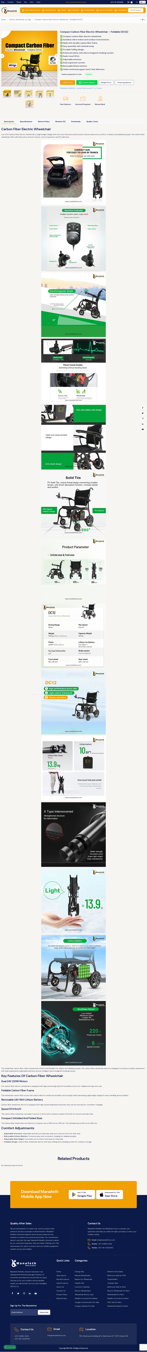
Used (38, 2)
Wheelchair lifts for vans (84, 1294)
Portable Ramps (89, 10)
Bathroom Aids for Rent (116, 1287)
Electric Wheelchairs (83, 1291)
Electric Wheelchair (106, 10)
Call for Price (68, 82)
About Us (60, 1287)
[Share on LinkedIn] (143, 424)
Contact (10, 2)
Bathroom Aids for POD (116, 1275)
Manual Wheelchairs (82, 1275)
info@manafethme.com (103, 1240)
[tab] (9, 121)
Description (9, 121)
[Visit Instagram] (143, 418)
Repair (19, 2)
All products (61, 1275)
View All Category (135, 10)
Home (3, 19)
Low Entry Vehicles (82, 1287)
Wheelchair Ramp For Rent (117, 1306)
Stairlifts (63, 10)
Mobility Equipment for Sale (71, 74)
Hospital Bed (112, 1279)
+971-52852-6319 (102, 1244)
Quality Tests (92, 121)
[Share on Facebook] (143, 408)
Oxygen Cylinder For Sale (84, 1306)
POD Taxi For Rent (114, 1302)
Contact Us (61, 1291)
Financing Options (124, 82)
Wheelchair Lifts (50, 10)
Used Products (62, 1283)
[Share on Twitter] (143, 413)
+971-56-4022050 (102, 1248)
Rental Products (62, 1279)
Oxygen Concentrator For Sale (87, 1302)
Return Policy (44, 121)
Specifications (26, 121)
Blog (2, 2)
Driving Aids (75, 10)
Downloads (76, 121)
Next (56, 56)
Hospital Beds (122, 10)
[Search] (137, 2)
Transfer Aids (112, 1283)
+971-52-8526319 (116, 2)
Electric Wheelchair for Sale (20, 19)
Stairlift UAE (79, 1283)
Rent (31, 2)
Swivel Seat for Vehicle (32, 10)
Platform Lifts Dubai (115, 1271)
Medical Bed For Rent (115, 1294)
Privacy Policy (61, 1294)
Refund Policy (61, 1298)
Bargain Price (106, 82)
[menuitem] (142, 2)
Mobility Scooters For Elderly (86, 1298)
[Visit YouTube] (143, 429)
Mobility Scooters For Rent (117, 1298)
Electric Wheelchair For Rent (118, 1291)
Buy (25, 2)
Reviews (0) (60, 121)
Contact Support (88, 82)
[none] (142, 2)
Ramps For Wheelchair (83, 1279)
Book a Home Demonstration (76, 2)
